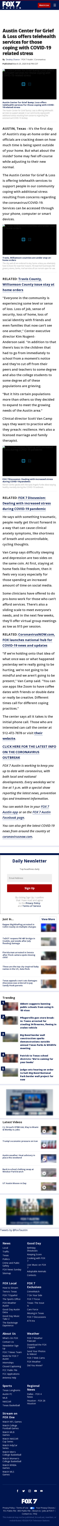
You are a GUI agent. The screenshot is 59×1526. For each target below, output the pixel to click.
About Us (9, 1333)
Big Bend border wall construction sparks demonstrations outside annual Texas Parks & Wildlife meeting (38, 1042)
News (6, 1243)
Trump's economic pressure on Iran (20, 1141)
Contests (31, 1275)
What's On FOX (10, 1338)
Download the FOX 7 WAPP (36, 1346)
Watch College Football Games (11, 1427)
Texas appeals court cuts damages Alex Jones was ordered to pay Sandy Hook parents (20, 983)
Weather (33, 1333)
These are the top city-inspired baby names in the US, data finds (21, 967)
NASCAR (7, 1401)
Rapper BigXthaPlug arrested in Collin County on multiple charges (19, 925)
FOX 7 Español (10, 1295)
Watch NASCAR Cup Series (10, 1440)
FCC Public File (10, 1370)
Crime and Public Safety (11, 1264)
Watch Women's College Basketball (12, 1460)
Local (5, 1247)
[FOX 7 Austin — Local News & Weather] (12, 5)
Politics (6, 1259)
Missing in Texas (35, 1313)
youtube (35, 1490)
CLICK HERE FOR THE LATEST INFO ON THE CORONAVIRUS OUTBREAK (29, 752)
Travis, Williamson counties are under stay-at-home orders (27, 259)
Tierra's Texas (10, 1291)
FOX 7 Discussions (36, 1316)
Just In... (8, 919)
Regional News (33, 1387)
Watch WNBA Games (9, 1466)
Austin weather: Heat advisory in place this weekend (19, 1156)
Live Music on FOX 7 (36, 1266)
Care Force (32, 1309)
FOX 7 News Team (12, 1352)
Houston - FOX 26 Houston (36, 1402)
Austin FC (7, 1394)
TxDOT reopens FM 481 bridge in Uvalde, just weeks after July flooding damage (19, 941)
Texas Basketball (11, 1405)
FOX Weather (34, 1361)
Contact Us (8, 1341)
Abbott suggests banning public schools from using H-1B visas (37, 1007)
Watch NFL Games (12, 1421)
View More (48, 919)
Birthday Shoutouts (32, 1249)
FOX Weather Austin (9, 1304)
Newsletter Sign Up (11, 1347)
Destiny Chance (13, 59)
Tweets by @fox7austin (14, 1230)
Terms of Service (31, 905)
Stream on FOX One (10, 1415)
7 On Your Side (34, 1295)
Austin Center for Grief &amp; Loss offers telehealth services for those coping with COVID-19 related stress (28, 105)
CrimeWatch (33, 1291)
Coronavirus (39, 59)
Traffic (6, 1251)
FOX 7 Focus (33, 1299)
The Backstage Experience (10, 1324)
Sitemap (7, 1273)
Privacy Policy (33, 903)
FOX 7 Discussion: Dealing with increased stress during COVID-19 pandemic (28, 480)
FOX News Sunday (12, 1269)
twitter (23, 1490)
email (41, 1490)
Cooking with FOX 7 (36, 1259)
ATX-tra (31, 1320)
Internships (8, 1362)
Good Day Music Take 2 (11, 1317)
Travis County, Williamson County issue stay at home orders (28, 284)
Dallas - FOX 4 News (34, 1395)
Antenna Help (9, 1377)
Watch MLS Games (8, 1473)
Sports (7, 1386)
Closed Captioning (12, 1366)
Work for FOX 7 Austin (10, 1357)
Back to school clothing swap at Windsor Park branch (18, 1170)
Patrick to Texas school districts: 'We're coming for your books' (36, 1059)
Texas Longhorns (11, 1390)
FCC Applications (11, 1373)
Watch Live (44, 5)
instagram (29, 1490)
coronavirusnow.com (17, 836)
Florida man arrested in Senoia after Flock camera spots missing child (19, 955)
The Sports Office (11, 1299)
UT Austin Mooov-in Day (14, 1183)
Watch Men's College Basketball (12, 1453)
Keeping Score (34, 1254)
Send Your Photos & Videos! (36, 1353)
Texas (6, 1255)
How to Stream (10, 1287)
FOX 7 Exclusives (34, 1285)
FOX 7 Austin (27, 59)
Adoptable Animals (36, 1271)
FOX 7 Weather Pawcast (34, 1339)
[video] (48, 1130)
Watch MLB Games (8, 1433)
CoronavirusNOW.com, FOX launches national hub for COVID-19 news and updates (29, 640)
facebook (17, 1490)
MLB (5, 1397)
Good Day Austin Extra (11, 1311)
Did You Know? (34, 1365)
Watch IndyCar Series (10, 1447)
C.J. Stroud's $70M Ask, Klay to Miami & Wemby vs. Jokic (20, 1128)
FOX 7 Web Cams (36, 1357)
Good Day (34, 1243)
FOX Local (10, 1283)
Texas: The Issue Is (35, 1304)
